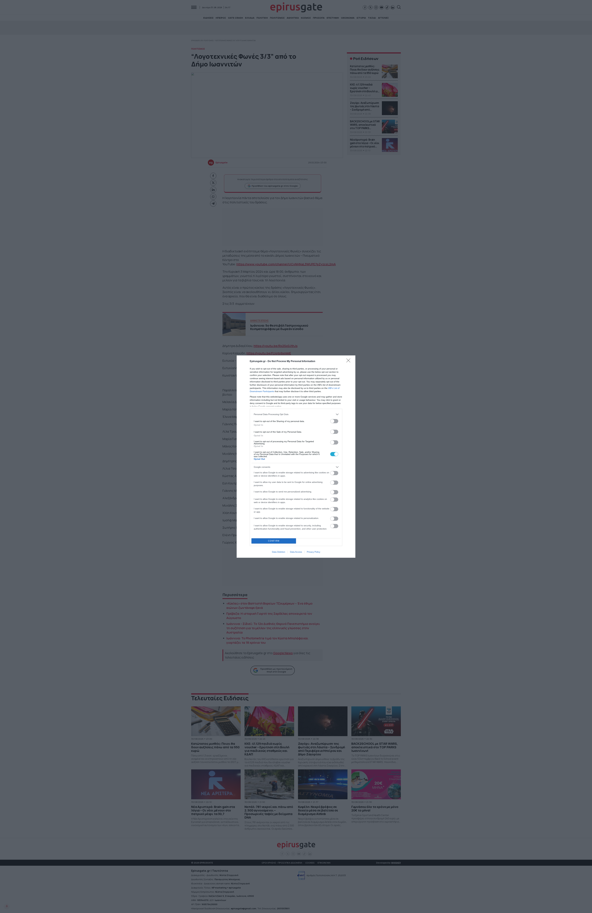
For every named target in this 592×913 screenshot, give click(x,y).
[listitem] (296, 414)
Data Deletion (278, 552)
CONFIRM (274, 541)
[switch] (334, 421)
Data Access (296, 552)
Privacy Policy (313, 552)
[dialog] (296, 456)
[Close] (349, 361)
